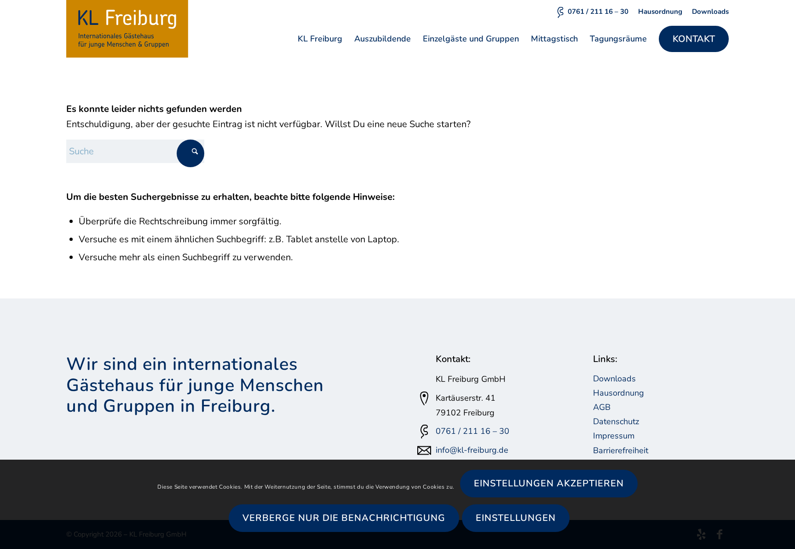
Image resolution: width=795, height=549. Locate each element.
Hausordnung (660, 11)
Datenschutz (616, 421)
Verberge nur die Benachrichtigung (343, 518)
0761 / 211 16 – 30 (598, 11)
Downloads (710, 11)
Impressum (613, 435)
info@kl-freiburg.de (472, 450)
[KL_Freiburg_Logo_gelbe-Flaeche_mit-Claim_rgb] (127, 29)
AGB (602, 407)
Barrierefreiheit (620, 450)
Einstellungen (516, 518)
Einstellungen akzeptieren (549, 483)
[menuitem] (592, 12)
